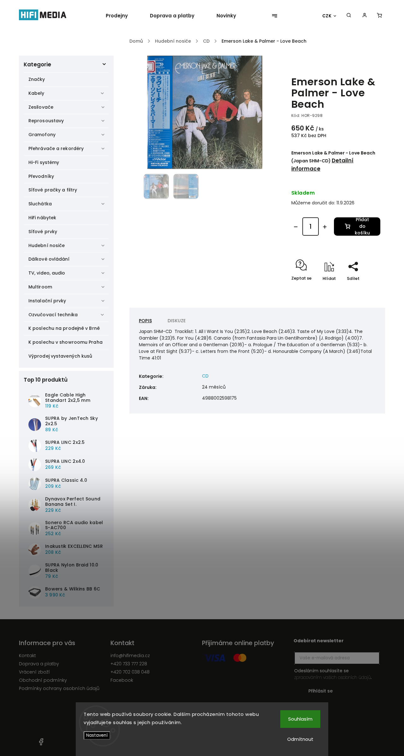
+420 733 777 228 (128, 664)
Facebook (121, 680)
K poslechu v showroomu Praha (65, 342)
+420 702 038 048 (130, 672)
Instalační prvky (47, 301)
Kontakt (27, 655)
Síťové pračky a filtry (52, 190)
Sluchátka (40, 204)
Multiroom (40, 287)
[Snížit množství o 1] (296, 227)
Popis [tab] (145, 321)
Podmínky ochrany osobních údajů (59, 688)
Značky (36, 79)
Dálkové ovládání (49, 259)
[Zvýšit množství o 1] (325, 227)
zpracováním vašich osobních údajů (332, 677)
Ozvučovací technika (53, 314)
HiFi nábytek (42, 218)
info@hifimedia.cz (130, 655)
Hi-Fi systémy (43, 162)
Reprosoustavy (46, 121)
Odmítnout (300, 739)
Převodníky (41, 176)
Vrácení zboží (34, 672)
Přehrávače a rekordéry (56, 148)
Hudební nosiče (46, 245)
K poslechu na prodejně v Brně (64, 328)
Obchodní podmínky (43, 680)
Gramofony (42, 134)
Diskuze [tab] (177, 321)
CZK (327, 16)
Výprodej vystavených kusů (60, 356)
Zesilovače (40, 107)
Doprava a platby (39, 664)
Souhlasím (300, 719)
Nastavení (97, 735)
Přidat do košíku (362, 226)
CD (205, 376)
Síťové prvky (42, 231)
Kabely (36, 93)
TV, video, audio (46, 273)
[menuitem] (122, 16)
